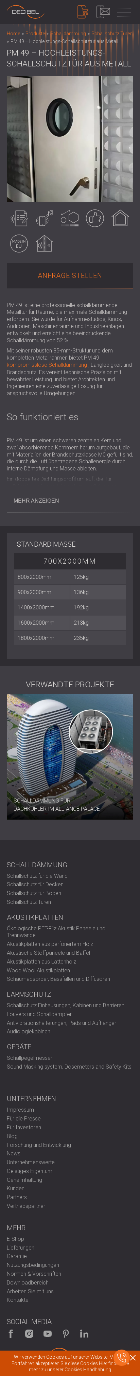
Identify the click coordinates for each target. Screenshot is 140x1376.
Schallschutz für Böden (34, 893)
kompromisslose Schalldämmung (47, 365)
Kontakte (18, 1300)
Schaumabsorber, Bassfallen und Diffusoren (58, 979)
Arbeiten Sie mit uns (30, 1291)
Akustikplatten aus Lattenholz (41, 961)
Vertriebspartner (26, 1206)
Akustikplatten (35, 917)
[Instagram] (29, 1334)
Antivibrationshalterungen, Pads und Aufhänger (61, 1023)
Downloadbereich (28, 1282)
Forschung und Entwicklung (39, 1145)
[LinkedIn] (84, 1334)
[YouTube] (47, 1334)
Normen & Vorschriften (34, 1274)
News (13, 1153)
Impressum (20, 1110)
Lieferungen (20, 1248)
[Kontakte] (103, 12)
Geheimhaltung (24, 1180)
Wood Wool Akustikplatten (38, 970)
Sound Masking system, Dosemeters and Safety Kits (69, 1067)
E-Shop (15, 1239)
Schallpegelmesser (29, 1058)
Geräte (19, 1047)
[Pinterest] (66, 1334)
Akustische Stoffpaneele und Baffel (48, 953)
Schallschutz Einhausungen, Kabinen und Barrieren (65, 1005)
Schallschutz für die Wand (37, 876)
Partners (17, 1197)
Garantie (17, 1256)
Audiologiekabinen (28, 1031)
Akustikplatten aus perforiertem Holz (50, 944)
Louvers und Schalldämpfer (39, 1014)
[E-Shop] (83, 12)
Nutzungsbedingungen (33, 1265)
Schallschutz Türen (29, 902)
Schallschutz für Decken (35, 884)
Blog (12, 1136)
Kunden (15, 1188)
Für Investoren (24, 1127)
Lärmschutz (29, 994)
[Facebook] (11, 1334)
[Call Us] (121, 1358)
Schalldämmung (37, 865)
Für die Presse (24, 1118)
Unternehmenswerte (31, 1162)
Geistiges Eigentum (29, 1171)
